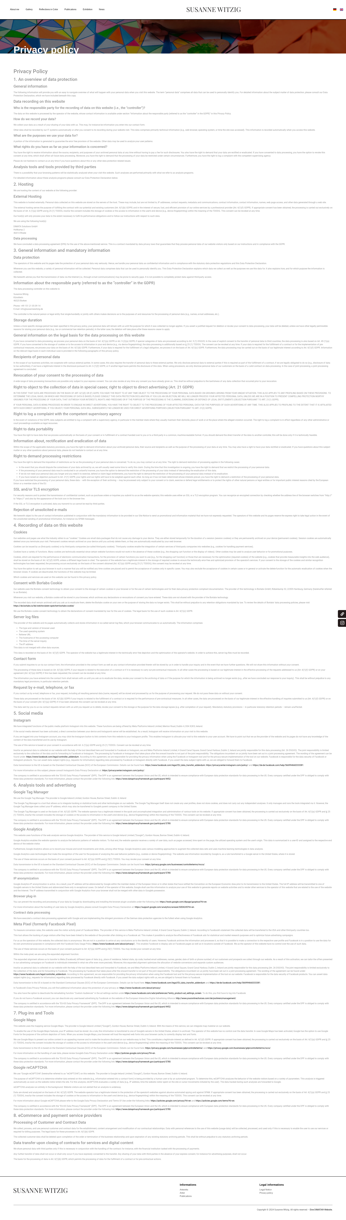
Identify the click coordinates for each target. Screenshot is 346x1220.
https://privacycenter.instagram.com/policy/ (227, 765)
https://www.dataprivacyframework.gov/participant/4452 (143, 779)
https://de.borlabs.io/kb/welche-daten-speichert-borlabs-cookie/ (44, 606)
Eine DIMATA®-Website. (321, 1209)
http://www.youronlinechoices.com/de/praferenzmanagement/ (206, 998)
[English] (341, 9)
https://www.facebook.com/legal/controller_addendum (52, 756)
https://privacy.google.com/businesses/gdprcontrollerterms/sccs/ (239, 1048)
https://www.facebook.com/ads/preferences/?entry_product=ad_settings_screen (163, 993)
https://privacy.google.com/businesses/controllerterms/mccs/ (175, 864)
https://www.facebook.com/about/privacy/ (113, 944)
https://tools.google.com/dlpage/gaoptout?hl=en (183, 902)
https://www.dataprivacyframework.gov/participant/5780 (143, 823)
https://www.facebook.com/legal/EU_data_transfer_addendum (175, 765)
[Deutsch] (334, 9)
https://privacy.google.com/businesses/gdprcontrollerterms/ (174, 1048)
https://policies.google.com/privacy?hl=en (135, 1053)
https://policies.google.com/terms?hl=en (215, 1100)
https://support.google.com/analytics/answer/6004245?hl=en (164, 907)
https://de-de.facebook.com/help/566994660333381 (278, 765)
